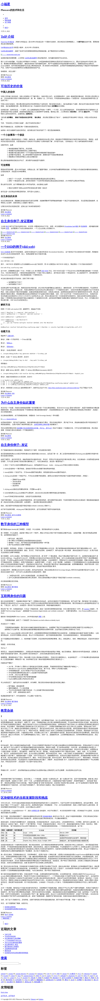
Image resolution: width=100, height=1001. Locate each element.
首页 (6, 18)
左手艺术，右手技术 (8, 996)
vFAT (5, 978)
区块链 (11, 914)
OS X (55, 976)
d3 (53, 974)
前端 (39, 978)
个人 (18, 978)
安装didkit (10, 346)
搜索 (4, 958)
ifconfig (5, 976)
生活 (72, 980)
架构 (32, 980)
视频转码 (19, 982)
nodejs (49, 976)
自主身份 (8, 77)
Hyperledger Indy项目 (71, 226)
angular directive (21, 974)
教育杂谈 (7, 710)
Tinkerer (33, 999)
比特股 (58, 980)
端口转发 (88, 980)
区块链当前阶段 (10, 907)
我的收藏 (8, 20)
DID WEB (44, 271)
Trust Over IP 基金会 (7, 42)
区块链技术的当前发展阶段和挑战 (24, 797)
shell (91, 976)
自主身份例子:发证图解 (17, 221)
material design (28, 976)
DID (13, 393)
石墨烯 (79, 980)
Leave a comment (6, 79)
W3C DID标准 (5, 252)
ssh (97, 976)
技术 (6, 914)
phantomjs (71, 976)
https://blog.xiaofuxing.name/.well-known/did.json (63, 388)
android (3, 974)
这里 (7, 228)
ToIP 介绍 (7, 36)
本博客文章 (35, 810)
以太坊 (25, 978)
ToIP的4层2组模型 (7, 51)
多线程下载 (78, 978)
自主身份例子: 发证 (14, 445)
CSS (47, 974)
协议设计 (56, 978)
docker (64, 974)
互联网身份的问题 (13, 596)
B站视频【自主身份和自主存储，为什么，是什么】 (34, 428)
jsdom (13, 976)
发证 (7, 226)
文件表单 (18, 980)
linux (19, 976)
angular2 (31, 974)
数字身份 (15, 587)
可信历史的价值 (12, 86)
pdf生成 (63, 976)
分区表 (33, 978)
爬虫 (66, 980)
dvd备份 (72, 974)
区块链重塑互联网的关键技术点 (16, 909)
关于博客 (8, 22)
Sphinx (41, 999)
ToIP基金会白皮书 (7, 47)
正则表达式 (50, 980)
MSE (37, 976)
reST (79, 976)
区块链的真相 (47, 816)
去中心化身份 (16, 515)
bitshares (40, 974)
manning (86, 609)
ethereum (87, 974)
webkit (12, 978)
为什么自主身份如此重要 (18, 402)
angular (10, 974)
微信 (86, 978)
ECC (79, 974)
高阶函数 (37, 982)
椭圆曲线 (40, 980)
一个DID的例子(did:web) (18, 246)
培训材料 (84, 226)
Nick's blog (4, 992)
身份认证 (28, 982)
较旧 (6, 27)
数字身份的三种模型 (15, 524)
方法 (26, 980)
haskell (95, 974)
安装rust (9, 343)
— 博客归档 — (6, 918)
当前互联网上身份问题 (42, 424)
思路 (92, 978)
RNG (85, 976)
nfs (43, 976)
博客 (40, 616)
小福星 (5, 4)
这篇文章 (10, 336)
